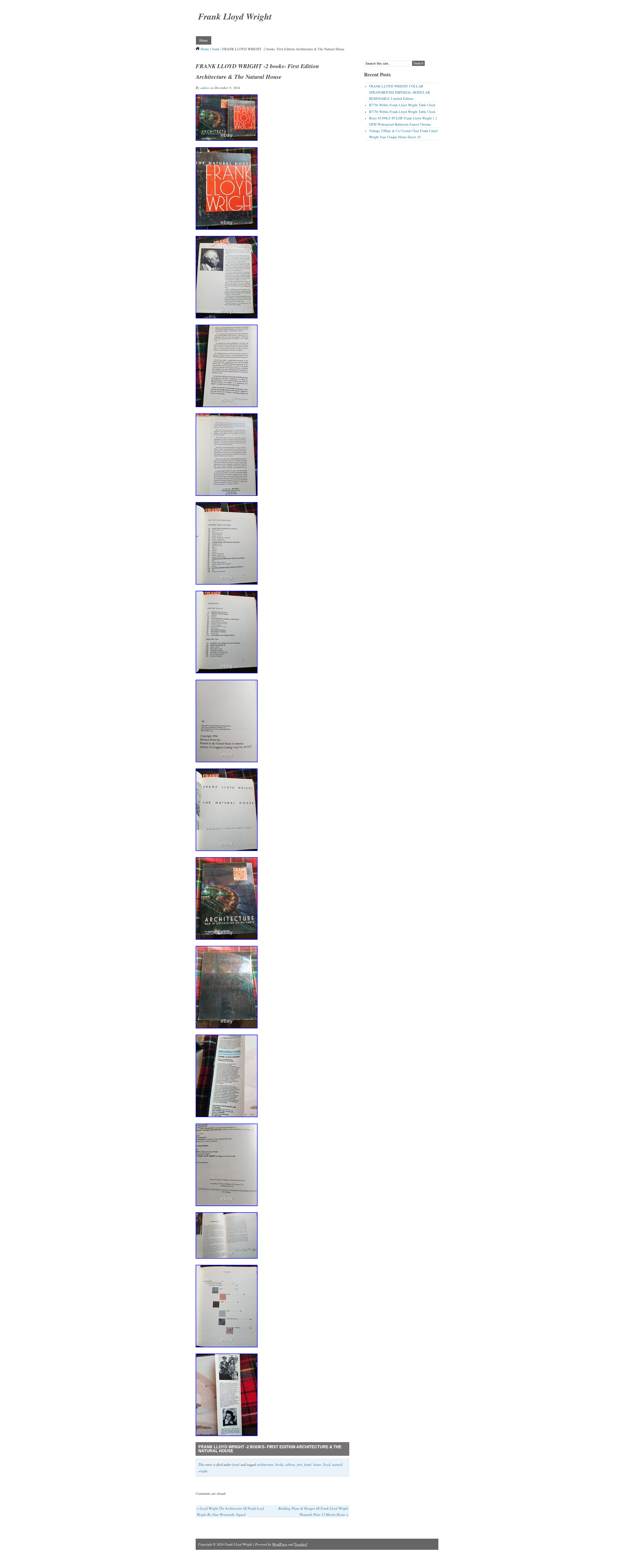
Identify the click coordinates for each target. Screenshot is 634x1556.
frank (215, 49)
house (317, 1464)
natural (337, 1464)
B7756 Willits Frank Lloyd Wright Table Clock (402, 105)
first (299, 1464)
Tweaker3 (300, 1544)
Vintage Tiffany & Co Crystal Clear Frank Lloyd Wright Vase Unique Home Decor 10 (403, 133)
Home (203, 40)
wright (202, 1471)
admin (204, 87)
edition (290, 1464)
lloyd (326, 1464)
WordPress (279, 1544)
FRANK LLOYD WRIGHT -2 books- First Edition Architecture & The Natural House (270, 1449)
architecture (265, 1464)
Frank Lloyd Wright (235, 16)
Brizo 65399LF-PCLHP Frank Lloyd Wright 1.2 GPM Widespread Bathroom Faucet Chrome (403, 121)
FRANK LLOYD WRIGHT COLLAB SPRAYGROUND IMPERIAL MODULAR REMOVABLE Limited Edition (399, 92)
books (279, 1464)
